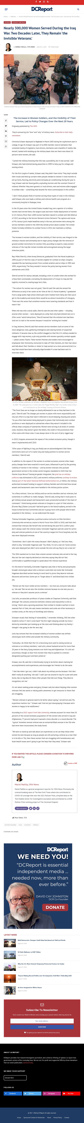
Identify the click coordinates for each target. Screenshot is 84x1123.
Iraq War (27, 825)
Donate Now (9, 1078)
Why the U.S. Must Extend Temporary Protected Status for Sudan (41, 964)
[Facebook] (6, 121)
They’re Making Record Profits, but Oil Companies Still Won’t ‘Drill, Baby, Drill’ (45, 976)
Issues (19, 1118)
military (35, 825)
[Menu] (6, 9)
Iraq (20, 825)
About (49, 1118)
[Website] (37, 808)
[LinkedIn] (6, 131)
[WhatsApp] (6, 146)
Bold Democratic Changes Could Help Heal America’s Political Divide (41, 940)
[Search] (78, 9)
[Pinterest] (6, 136)
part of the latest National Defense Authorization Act (38, 481)
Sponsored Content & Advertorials (34, 1118)
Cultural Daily (28, 1063)
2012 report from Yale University (36, 712)
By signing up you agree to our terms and (43, 1032)
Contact (66, 1118)
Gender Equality (10, 825)
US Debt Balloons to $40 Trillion (29, 952)
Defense (7, 22)
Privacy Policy (57, 1118)
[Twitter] (6, 126)
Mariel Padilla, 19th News (25, 47)
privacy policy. (55, 1032)
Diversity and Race (18, 22)
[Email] (6, 141)
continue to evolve (70, 477)
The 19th (33, 126)
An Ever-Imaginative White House (30, 988)
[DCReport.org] (42, 9)
